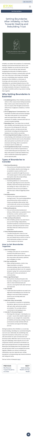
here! (19, 359)
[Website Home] (8, 7)
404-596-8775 (27, 1)
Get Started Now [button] (16, 11)
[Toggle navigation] (30, 6)
